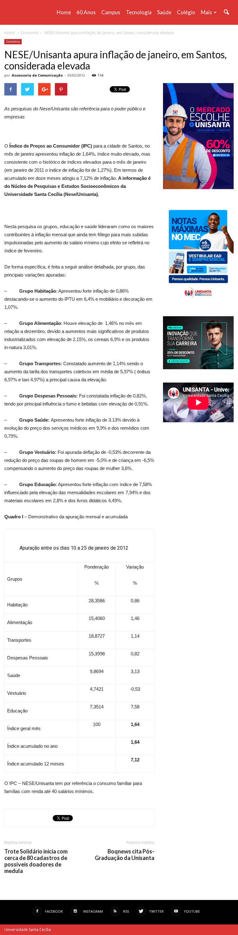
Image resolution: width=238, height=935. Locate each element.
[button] (226, 12)
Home (64, 12)
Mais (206, 12)
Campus (110, 12)
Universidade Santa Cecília (27, 929)
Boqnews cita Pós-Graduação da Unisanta (124, 854)
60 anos (86, 12)
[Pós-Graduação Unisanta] (198, 367)
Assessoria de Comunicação (37, 75)
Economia (13, 41)
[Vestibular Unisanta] (198, 187)
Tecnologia (139, 12)
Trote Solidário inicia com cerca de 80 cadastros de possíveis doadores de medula (36, 861)
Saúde (164, 12)
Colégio (186, 12)
